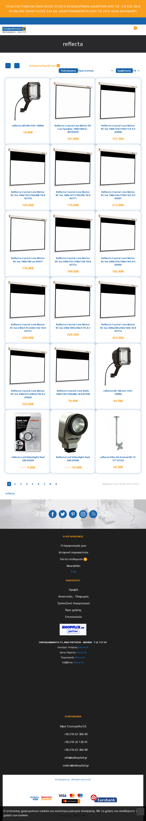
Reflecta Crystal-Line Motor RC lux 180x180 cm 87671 (28, 260)
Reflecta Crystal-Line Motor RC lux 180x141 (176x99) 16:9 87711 (73, 195)
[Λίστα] (17, 65)
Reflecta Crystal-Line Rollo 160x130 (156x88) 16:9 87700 (73, 392)
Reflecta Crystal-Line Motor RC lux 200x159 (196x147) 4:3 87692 (118, 261)
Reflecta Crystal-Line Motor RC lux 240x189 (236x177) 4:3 (73, 326)
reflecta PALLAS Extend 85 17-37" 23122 (118, 459)
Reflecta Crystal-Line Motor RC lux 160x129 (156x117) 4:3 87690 (118, 128)
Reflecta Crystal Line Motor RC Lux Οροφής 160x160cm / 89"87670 (72, 128)
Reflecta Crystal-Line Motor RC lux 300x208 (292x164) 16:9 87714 (118, 327)
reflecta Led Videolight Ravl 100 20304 (28, 459)
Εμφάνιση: (124, 70)
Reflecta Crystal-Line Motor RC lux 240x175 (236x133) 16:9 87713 (28, 327)
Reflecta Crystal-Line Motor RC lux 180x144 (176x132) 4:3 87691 (118, 195)
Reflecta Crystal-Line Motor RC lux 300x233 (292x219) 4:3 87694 (28, 394)
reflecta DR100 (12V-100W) (28, 125)
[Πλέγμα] (8, 65)
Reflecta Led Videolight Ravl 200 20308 (73, 459)
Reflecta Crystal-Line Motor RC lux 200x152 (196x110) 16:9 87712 (73, 261)
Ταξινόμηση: (68, 70)
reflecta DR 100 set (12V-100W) (118, 392)
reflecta (10, 493)
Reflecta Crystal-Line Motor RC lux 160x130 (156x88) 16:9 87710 (28, 195)
